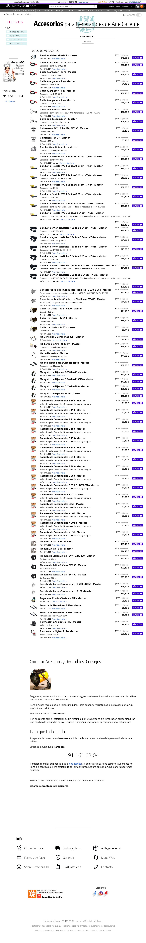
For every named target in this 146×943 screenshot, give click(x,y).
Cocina (16, 10)
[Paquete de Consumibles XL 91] (33, 536)
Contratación (105, 930)
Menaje (59, 10)
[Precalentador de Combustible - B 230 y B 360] (33, 588)
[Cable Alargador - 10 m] (33, 66)
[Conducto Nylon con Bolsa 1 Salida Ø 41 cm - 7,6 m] (33, 250)
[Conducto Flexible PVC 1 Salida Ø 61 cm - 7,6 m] (33, 198)
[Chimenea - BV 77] (33, 141)
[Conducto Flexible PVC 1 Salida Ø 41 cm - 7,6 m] (33, 179)
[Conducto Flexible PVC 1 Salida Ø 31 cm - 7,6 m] (33, 160)
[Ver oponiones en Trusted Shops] (134, 2)
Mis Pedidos (127, 6)
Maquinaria (28, 10)
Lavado (70, 10)
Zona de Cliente (114, 6)
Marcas (129, 10)
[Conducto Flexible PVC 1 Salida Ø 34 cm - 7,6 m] (33, 169)
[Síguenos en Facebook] (95, 896)
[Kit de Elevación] (33, 357)
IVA (129, 15)
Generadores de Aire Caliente (19, 14)
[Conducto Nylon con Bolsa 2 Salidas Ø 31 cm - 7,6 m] (33, 278)
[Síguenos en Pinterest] (106, 896)
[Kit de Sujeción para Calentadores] (33, 366)
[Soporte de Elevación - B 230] (33, 609)
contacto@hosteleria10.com (89, 921)
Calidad (61, 930)
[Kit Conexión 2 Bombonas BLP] (33, 340)
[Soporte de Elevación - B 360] (33, 616)
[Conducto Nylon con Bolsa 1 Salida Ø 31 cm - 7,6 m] (33, 231)
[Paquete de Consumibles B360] (33, 508)
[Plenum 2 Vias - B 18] (33, 545)
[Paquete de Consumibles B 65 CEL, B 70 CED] (33, 489)
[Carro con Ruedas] (33, 113)
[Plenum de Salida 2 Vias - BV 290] (33, 569)
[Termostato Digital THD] (33, 635)
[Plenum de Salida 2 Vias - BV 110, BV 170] (33, 559)
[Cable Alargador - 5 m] (33, 85)
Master (87, 41)
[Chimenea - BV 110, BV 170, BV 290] (33, 132)
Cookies (71, 930)
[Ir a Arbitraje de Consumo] (46, 898)
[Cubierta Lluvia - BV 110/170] (33, 312)
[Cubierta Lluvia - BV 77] (33, 331)
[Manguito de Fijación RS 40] (33, 397)
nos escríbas (75, 763)
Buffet (99, 10)
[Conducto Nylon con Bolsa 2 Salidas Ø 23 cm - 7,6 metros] (33, 269)
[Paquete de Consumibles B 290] (33, 470)
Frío (39, 10)
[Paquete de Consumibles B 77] (33, 498)
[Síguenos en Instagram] (101, 896)
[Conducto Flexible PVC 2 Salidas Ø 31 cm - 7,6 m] (33, 216)
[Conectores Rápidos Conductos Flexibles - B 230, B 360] (33, 293)
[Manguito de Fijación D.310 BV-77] (33, 376)
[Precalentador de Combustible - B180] (33, 595)
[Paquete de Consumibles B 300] (33, 479)
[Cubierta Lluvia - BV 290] (33, 322)
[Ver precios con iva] (139, 15)
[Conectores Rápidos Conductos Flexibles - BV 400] (33, 303)
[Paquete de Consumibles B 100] (33, 404)
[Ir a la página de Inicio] (21, 6)
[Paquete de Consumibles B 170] (33, 442)
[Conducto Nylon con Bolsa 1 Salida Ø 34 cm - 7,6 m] (33, 241)
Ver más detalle (59, 59)
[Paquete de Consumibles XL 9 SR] (33, 526)
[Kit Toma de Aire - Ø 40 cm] (33, 347)
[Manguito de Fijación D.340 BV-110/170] (33, 383)
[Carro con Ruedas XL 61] (33, 122)
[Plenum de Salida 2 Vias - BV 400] (33, 578)
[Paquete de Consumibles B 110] (33, 414)
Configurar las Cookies (86, 930)
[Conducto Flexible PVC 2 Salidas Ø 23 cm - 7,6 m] (33, 207)
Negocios (118, 10)
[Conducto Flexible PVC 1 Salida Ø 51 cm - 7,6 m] (33, 188)
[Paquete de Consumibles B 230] (33, 461)
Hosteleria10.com (52, 921)
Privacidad (52, 930)
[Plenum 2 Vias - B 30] (33, 552)
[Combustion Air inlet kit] (33, 151)
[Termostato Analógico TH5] (33, 625)
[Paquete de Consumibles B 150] (33, 432)
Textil (108, 10)
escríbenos (83, 2)
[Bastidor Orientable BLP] (33, 59)
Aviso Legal (40, 930)
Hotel (90, 10)
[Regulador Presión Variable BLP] (33, 602)
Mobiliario (48, 10)
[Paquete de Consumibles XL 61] (33, 517)
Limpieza (81, 10)
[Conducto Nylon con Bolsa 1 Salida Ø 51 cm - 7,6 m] (33, 260)
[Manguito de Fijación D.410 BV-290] (33, 390)
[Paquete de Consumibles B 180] (33, 451)
